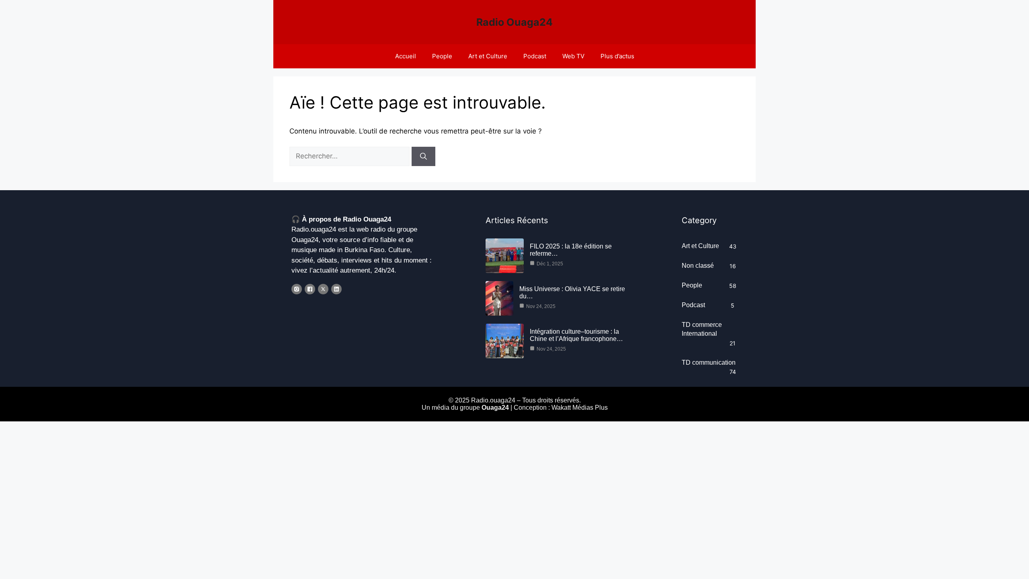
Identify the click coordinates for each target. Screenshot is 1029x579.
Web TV (573, 56)
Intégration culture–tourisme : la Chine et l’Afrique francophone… (576, 335)
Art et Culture (487, 56)
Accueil (405, 56)
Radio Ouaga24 (514, 22)
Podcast (534, 56)
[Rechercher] (423, 156)
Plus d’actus (617, 56)
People (442, 56)
